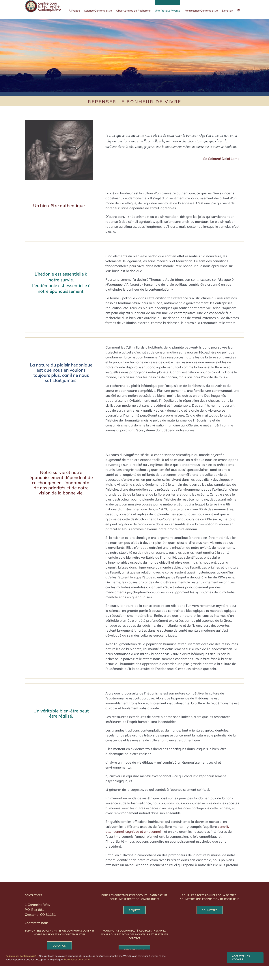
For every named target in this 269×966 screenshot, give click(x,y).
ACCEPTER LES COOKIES (241, 957)
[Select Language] (238, 7)
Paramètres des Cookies (78, 959)
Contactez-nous (36, 923)
